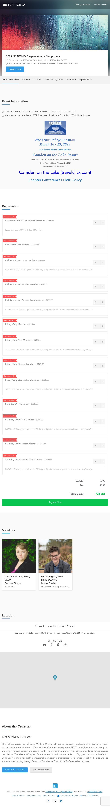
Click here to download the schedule (55, 150)
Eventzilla (14, 5)
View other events (41, 770)
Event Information (10, 80)
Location (37, 80)
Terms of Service (33, 796)
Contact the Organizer (14, 770)
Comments (71, 80)
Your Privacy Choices (68, 796)
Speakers (25, 80)
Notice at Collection (89, 796)
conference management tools (58, 792)
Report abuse (49, 796)
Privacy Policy (18, 796)
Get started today (95, 792)
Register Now (15, 69)
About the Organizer (53, 80)
